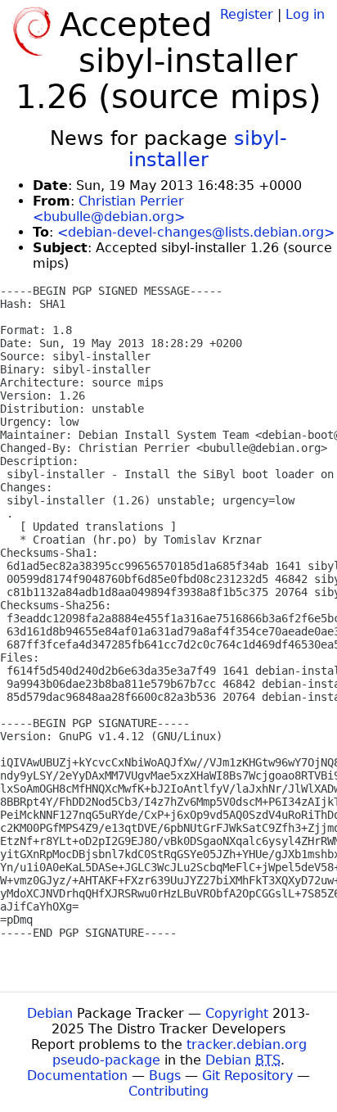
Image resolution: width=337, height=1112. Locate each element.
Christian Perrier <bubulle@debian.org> (109, 208)
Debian (50, 1013)
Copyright (236, 1013)
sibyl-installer (207, 149)
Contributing (168, 1091)
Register (246, 14)
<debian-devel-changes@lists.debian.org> (196, 232)
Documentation (77, 1075)
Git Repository (247, 1075)
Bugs (165, 1075)
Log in (305, 14)
